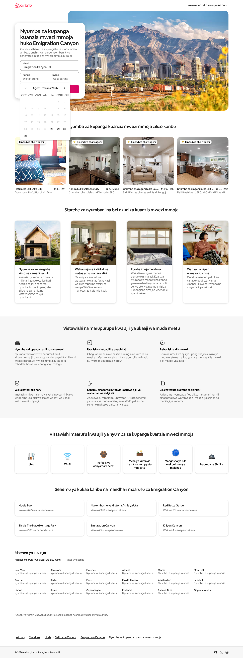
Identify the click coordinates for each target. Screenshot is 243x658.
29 (58, 128)
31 (25, 135)
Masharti (55, 652)
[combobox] (50, 67)
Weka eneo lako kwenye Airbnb (207, 5)
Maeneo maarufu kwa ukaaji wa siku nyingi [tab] (38, 559)
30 (64, 128)
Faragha (42, 652)
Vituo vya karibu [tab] (75, 559)
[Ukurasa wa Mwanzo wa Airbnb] (23, 5)
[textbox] (35, 79)
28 (51, 128)
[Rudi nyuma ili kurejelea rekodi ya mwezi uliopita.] (26, 88)
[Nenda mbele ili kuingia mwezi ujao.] (64, 88)
